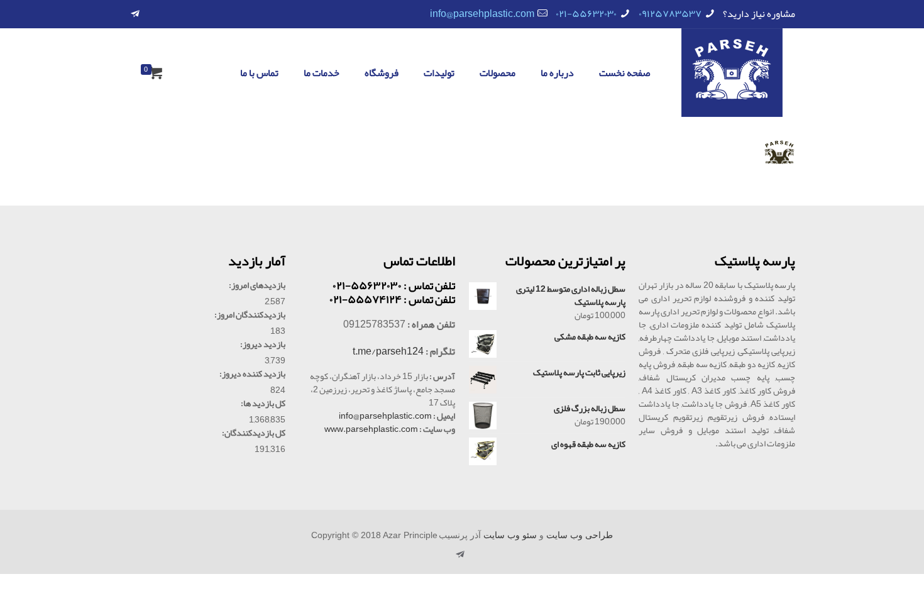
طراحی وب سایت (579, 535)
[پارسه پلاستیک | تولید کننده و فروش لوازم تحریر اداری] (732, 72)
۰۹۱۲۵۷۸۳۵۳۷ (670, 14)
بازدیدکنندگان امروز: (249, 314)
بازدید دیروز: (262, 344)
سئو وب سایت (510, 535)
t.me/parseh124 (388, 351)
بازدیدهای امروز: (257, 285)
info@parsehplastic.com (482, 14)
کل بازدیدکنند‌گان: (253, 432)
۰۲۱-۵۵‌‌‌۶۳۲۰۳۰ (586, 14)
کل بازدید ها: (263, 403)
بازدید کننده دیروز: (252, 373)
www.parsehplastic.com (371, 429)
